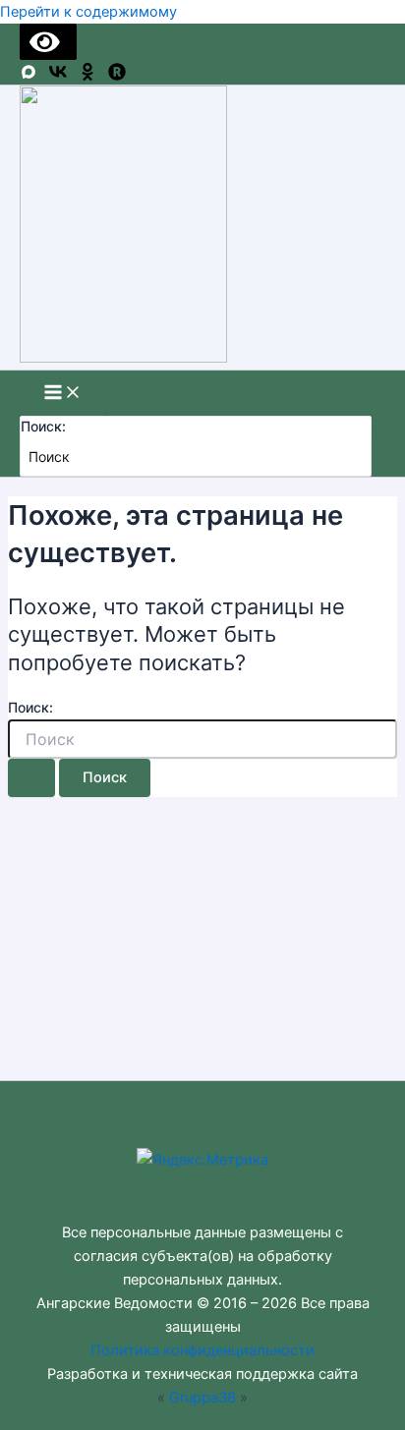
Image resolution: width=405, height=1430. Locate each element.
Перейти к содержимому (88, 12)
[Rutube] (117, 76)
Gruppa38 (202, 1397)
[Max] (28, 76)
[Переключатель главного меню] (63, 394)
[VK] (58, 76)
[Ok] (87, 76)
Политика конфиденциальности (202, 1350)
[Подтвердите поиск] (31, 778)
